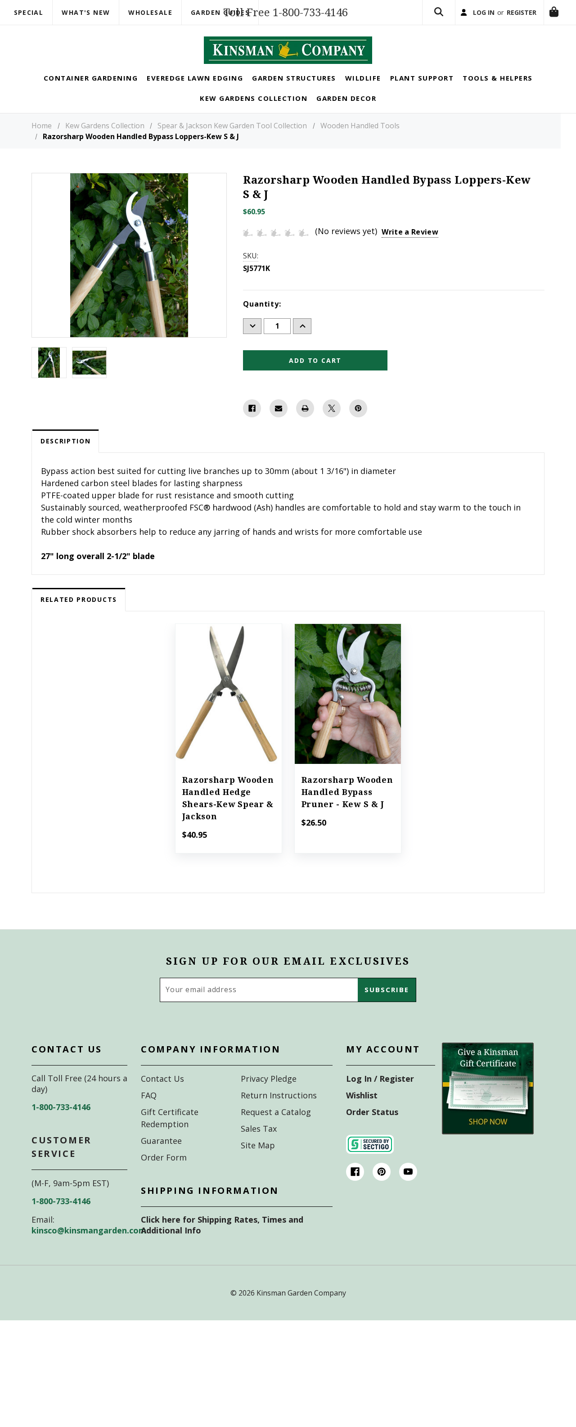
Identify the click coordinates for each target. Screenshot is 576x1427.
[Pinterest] (358, 423)
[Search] (412, 20)
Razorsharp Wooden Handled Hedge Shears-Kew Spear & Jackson (228, 813)
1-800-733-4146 (61, 1121)
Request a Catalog (276, 1126)
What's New (86, 12)
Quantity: (262, 319)
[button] (488, 1103)
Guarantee (161, 1155)
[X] (332, 423)
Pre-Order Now (228, 721)
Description (65, 456)
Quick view (228, 696)
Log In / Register (380, 1093)
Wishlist (362, 1110)
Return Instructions (279, 1110)
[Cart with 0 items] (412, 59)
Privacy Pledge (269, 1093)
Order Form (164, 1172)
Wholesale (150, 12)
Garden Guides (220, 12)
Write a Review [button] (410, 247)
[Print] (305, 423)
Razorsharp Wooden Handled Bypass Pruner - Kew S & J (347, 807)
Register (509, 20)
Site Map (258, 1160)
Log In (462, 20)
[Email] (279, 423)
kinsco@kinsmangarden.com (89, 1245)
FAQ (149, 1110)
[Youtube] (408, 1187)
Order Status (372, 1126)
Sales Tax (259, 1143)
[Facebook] (252, 423)
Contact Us (162, 1093)
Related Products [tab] (78, 614)
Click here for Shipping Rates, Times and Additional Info (222, 1240)
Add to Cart (347, 721)
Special (29, 12)
